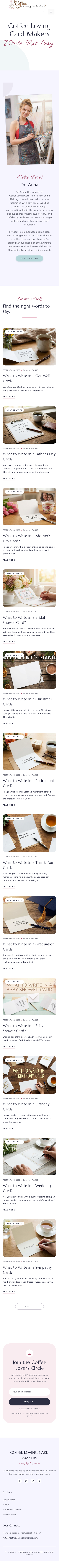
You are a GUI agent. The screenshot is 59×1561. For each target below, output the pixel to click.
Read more (9, 396)
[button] (44, 11)
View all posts (29, 1306)
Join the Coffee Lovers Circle (29, 1365)
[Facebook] (20, 1481)
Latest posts (9, 1499)
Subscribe (29, 1402)
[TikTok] (33, 1481)
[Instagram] (26, 1481)
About (6, 1504)
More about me (29, 258)
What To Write (14, 332)
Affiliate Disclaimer (12, 1509)
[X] (39, 1481)
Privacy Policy (9, 1514)
